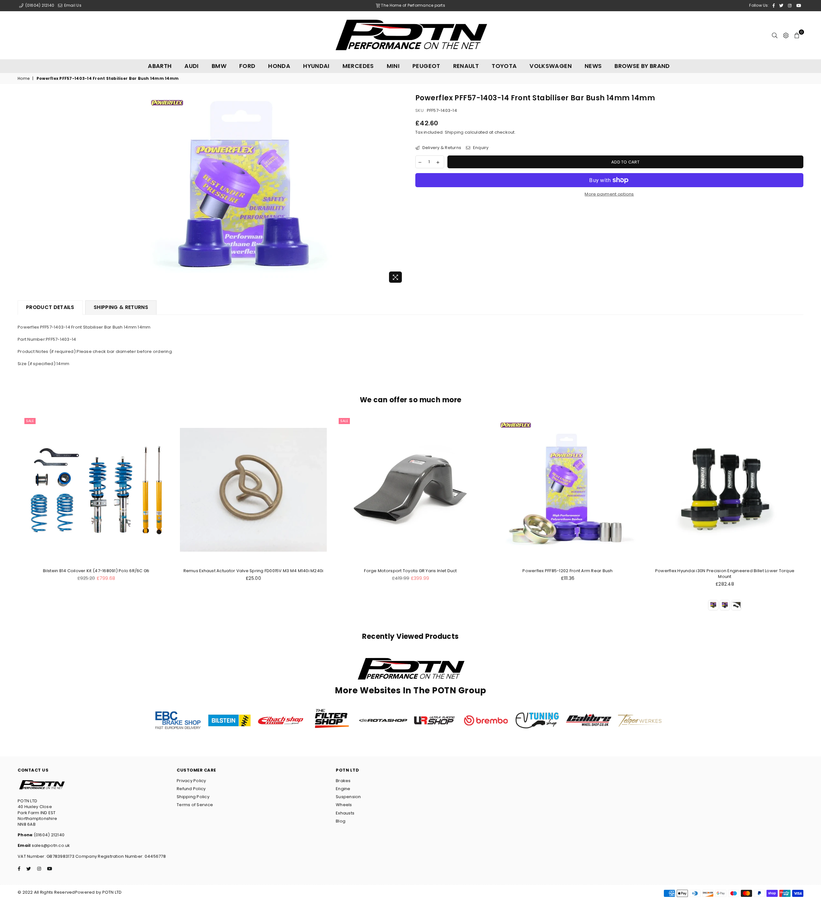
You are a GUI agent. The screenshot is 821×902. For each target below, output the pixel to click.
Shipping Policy (193, 797)
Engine (343, 789)
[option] (241, 190)
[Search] (774, 35)
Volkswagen (550, 66)
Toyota (504, 66)
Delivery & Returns (441, 148)
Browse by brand (642, 66)
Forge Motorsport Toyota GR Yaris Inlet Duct (410, 571)
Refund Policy (191, 789)
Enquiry (480, 148)
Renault (466, 66)
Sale (30, 420)
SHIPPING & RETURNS (121, 307)
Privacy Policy (191, 781)
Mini (393, 66)
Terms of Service (195, 805)
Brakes (343, 781)
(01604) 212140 (39, 5)
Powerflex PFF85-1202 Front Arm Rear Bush (567, 571)
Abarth (160, 66)
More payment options (609, 194)
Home (24, 78)
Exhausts (345, 813)
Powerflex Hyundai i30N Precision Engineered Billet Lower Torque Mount (724, 574)
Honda (279, 66)
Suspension (348, 797)
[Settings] (785, 35)
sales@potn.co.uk (50, 845)
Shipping (454, 132)
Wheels (344, 805)
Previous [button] (10, 520)
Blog (340, 821)
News (593, 66)
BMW (219, 66)
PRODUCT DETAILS (50, 307)
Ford (247, 66)
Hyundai (316, 66)
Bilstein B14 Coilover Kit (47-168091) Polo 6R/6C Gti (96, 571)
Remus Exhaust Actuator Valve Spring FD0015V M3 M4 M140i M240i (253, 571)
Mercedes (358, 66)
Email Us (72, 5)
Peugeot (426, 66)
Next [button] (810, 520)
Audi (191, 66)
